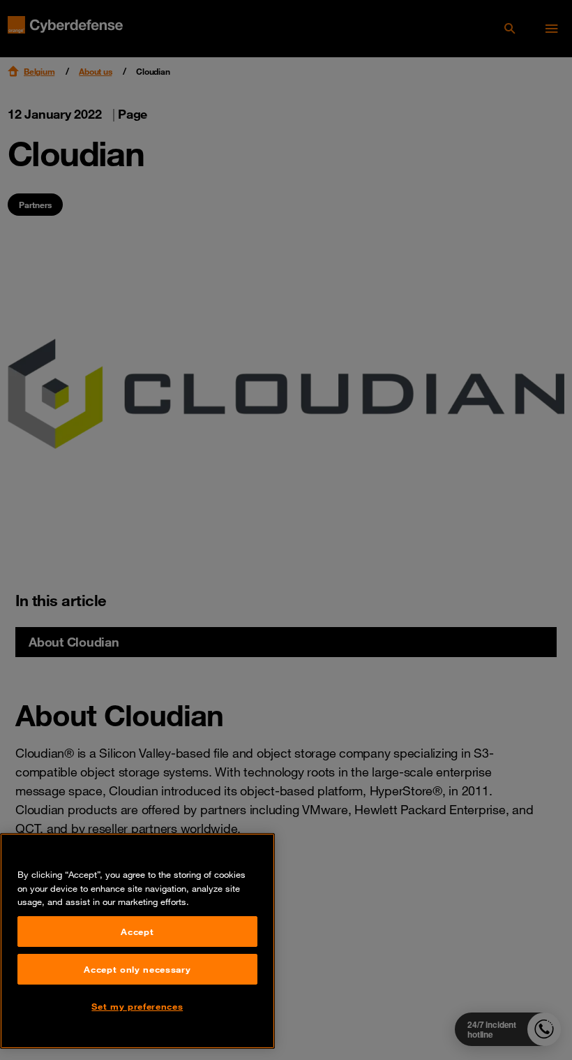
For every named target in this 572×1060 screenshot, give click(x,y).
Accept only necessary (137, 969)
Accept (137, 931)
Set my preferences (137, 1006)
